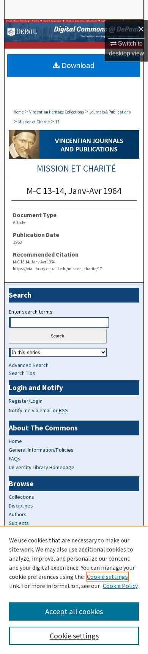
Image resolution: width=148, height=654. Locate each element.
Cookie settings (107, 576)
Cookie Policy (120, 585)
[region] (74, 590)
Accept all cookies (74, 611)
